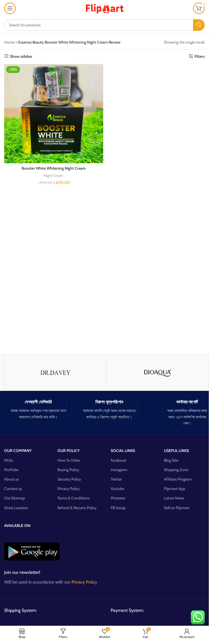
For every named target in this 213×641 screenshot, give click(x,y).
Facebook (118, 460)
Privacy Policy (68, 488)
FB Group (118, 507)
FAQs (8, 460)
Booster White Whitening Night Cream (54, 168)
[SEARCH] (199, 25)
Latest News (174, 498)
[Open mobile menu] (10, 8)
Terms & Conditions (73, 498)
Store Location (16, 507)
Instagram (119, 469)
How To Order (68, 460)
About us (11, 479)
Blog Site (171, 460)
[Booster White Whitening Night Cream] (53, 113)
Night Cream (53, 175)
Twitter (116, 479)
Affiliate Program (178, 479)
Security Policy (69, 479)
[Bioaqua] (157, 372)
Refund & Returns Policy (77, 507)
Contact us (13, 488)
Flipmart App (174, 488)
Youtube (117, 488)
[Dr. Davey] (55, 372)
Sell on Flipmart (176, 507)
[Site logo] (104, 7)
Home (9, 42)
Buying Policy (68, 469)
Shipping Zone (176, 469)
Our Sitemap (14, 498)
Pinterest (118, 498)
